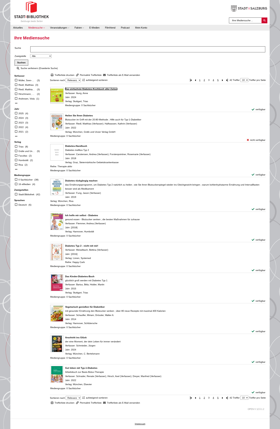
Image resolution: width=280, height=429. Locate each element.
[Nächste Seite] (222, 80)
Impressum (140, 424)
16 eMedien (24, 184)
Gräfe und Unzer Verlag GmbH (26, 151)
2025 (21, 113)
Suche (18, 48)
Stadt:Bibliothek (26, 194)
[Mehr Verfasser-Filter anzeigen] (16, 103)
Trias (20, 146)
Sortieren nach (57, 80)
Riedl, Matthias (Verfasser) (26, 89)
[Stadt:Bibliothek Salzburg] (31, 12)
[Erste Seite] (191, 80)
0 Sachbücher (25, 179)
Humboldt (23, 160)
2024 (21, 118)
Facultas (22, 155)
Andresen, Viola (26, 98)
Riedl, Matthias (26, 85)
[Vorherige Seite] (195, 80)
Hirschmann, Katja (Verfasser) (26, 94)
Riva (20, 164)
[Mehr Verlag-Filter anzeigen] (16, 169)
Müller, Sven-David (26, 80)
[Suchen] (264, 20)
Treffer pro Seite (257, 80)
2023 (21, 122)
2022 (21, 127)
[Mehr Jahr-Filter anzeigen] (16, 136)
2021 (21, 131)
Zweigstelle (20, 56)
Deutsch (22, 204)
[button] (36, 28)
